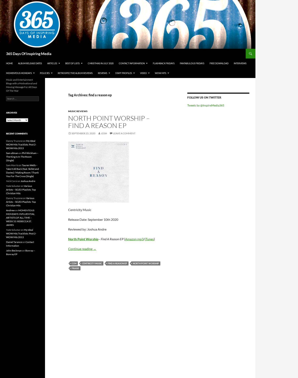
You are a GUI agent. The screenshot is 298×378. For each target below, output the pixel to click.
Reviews (102, 73)
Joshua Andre (28, 181)
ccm (74, 263)
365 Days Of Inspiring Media (28, 53)
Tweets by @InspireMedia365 (205, 105)
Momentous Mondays (19, 73)
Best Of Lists (72, 63)
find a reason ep (117, 263)
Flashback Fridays (164, 63)
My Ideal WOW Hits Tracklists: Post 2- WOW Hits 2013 (21, 144)
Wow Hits (160, 73)
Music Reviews (78, 111)
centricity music (92, 263)
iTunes (149, 239)
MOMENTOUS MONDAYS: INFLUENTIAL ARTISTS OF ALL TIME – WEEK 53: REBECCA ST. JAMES (20, 217)
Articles (52, 63)
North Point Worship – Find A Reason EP (109, 122)
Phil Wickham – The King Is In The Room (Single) (22, 157)
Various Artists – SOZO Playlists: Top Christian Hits (21, 189)
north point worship (146, 263)
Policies (45, 73)
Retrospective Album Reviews (75, 73)
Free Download (219, 63)
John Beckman (14, 250)
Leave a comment (124, 133)
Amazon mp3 (134, 239)
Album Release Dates (30, 63)
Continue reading (82, 249)
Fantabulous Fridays (192, 63)
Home (9, 63)
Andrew (10, 210)
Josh (104, 133)
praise (75, 268)
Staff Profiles (123, 73)
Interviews (240, 63)
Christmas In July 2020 (101, 63)
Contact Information (132, 63)
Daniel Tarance (14, 242)
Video (143, 73)
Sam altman (12, 153)
